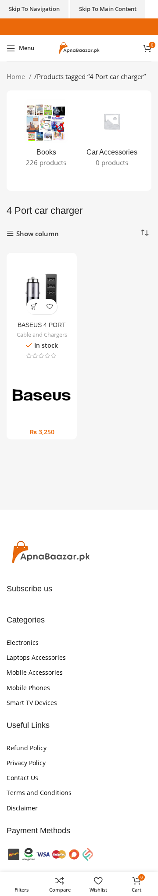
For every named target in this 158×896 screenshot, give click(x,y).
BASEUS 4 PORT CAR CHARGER (42, 328)
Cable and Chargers (42, 334)
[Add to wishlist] (49, 306)
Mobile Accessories (35, 672)
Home (17, 76)
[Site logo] (79, 47)
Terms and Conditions (39, 792)
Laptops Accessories (36, 657)
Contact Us (22, 778)
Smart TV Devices (32, 702)
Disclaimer (22, 808)
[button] (34, 306)
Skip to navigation (34, 9)
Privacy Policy (26, 763)
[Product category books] (46, 135)
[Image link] (50, 551)
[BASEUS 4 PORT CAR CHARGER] (41, 288)
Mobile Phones (28, 688)
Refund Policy (27, 748)
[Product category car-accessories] (112, 135)
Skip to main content (107, 9)
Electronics (23, 642)
